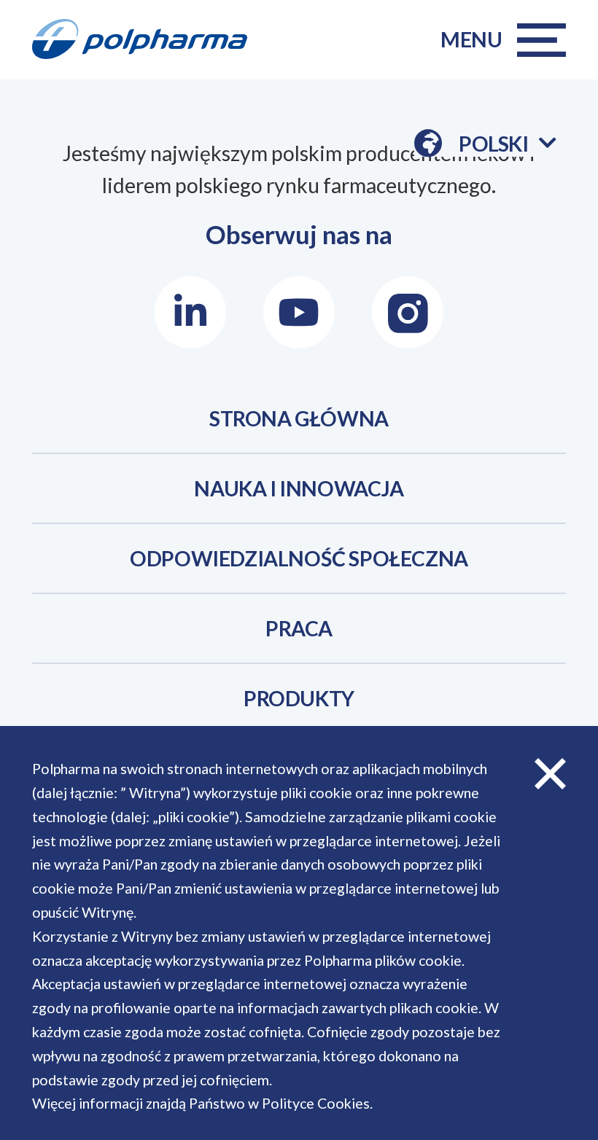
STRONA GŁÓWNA (299, 418)
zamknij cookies (551, 773)
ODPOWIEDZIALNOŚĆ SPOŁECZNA (299, 558)
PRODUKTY (299, 698)
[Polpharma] (150, 39)
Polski (507, 144)
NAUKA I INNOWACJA (298, 488)
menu (471, 39)
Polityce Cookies (316, 1103)
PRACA (299, 628)
